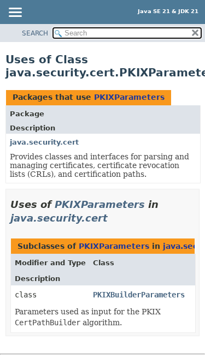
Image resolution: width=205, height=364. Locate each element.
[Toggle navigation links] (14, 13)
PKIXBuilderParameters (139, 294)
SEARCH (35, 33)
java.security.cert (44, 142)
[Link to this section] (115, 218)
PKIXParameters (129, 97)
